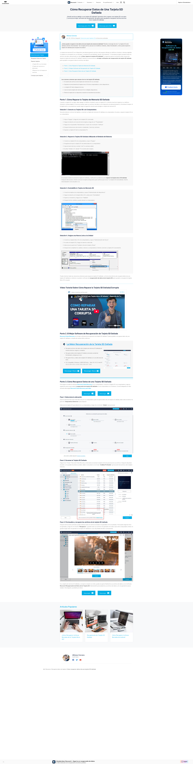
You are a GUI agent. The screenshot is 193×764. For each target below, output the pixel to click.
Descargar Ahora (70, 371)
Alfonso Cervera (71, 36)
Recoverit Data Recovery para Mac (80, 388)
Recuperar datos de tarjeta (58, 669)
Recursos (98, 2)
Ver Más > (122, 292)
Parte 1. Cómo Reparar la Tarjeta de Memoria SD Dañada (79, 65)
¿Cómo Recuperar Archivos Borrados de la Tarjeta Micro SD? (71, 637)
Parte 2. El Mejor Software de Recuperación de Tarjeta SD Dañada (82, 68)
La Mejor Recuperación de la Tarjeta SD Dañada (89, 344)
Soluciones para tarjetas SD (88, 38)
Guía (117, 2)
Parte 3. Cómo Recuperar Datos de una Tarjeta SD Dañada (80, 71)
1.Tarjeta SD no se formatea (39, 64)
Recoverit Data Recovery (67, 336)
